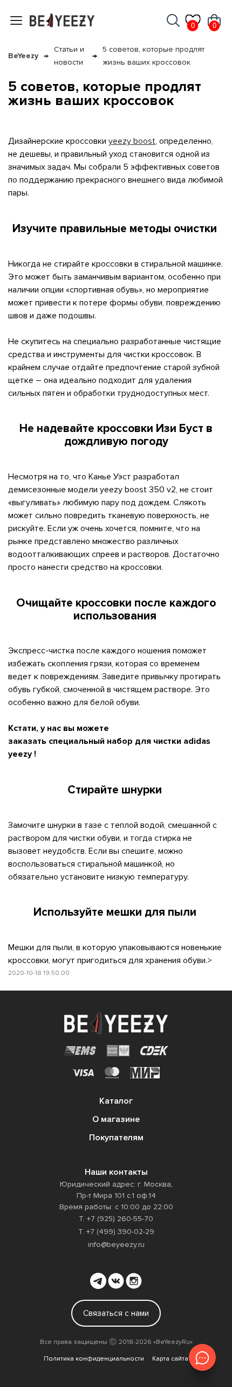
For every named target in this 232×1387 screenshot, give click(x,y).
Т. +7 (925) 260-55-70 (116, 1218)
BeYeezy (23, 55)
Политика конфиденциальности (94, 1359)
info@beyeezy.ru (116, 1244)
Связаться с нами (116, 1313)
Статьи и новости (69, 56)
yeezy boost (131, 141)
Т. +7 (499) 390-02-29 (116, 1231)
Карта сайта (170, 1359)
